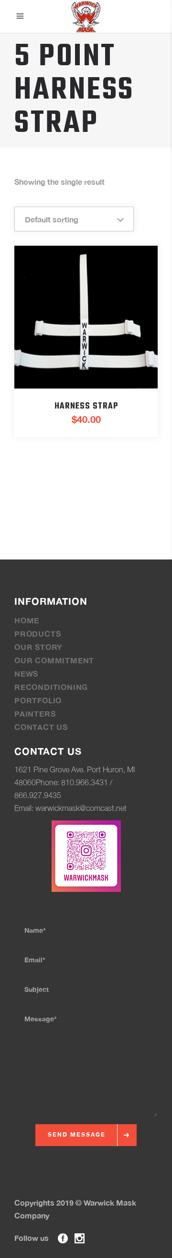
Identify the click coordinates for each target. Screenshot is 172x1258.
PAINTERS (34, 713)
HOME (26, 620)
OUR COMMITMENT (54, 660)
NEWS (26, 673)
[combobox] (74, 219)
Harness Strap (86, 406)
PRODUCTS (37, 633)
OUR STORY (38, 646)
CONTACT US (41, 726)
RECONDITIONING (51, 686)
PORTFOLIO (38, 700)
